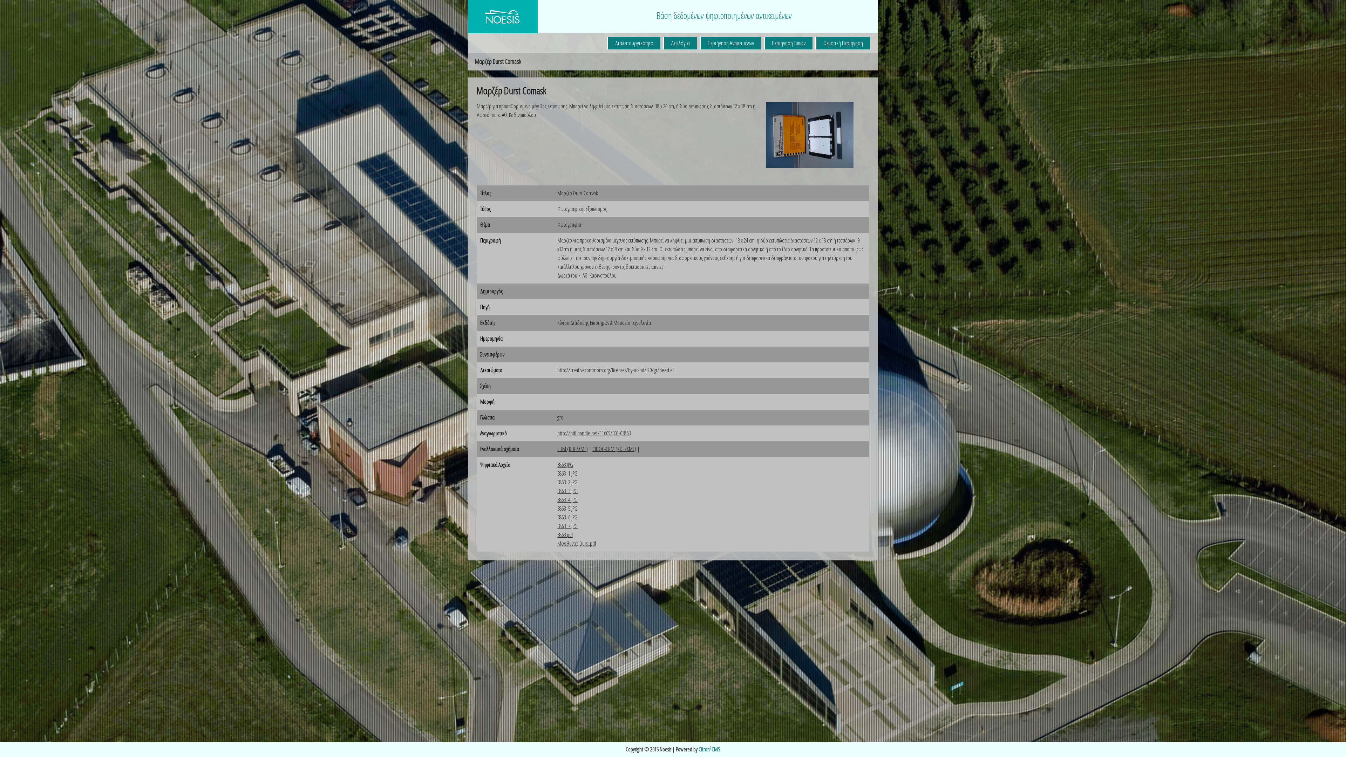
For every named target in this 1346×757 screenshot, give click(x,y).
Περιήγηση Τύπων (788, 43)
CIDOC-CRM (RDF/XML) (614, 449)
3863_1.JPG (567, 473)
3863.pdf (565, 535)
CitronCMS (709, 749)
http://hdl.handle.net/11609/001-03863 (594, 433)
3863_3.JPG (567, 491)
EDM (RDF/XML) (572, 449)
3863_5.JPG (567, 508)
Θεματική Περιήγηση (843, 43)
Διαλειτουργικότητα (634, 43)
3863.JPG (565, 465)
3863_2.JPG (567, 482)
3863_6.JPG (567, 517)
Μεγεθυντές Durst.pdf (576, 543)
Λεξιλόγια (680, 43)
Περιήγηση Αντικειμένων (731, 43)
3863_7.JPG (567, 526)
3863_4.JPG (567, 500)
